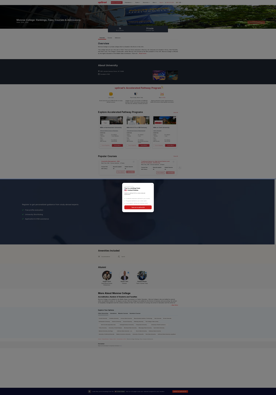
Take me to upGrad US (138, 207)
